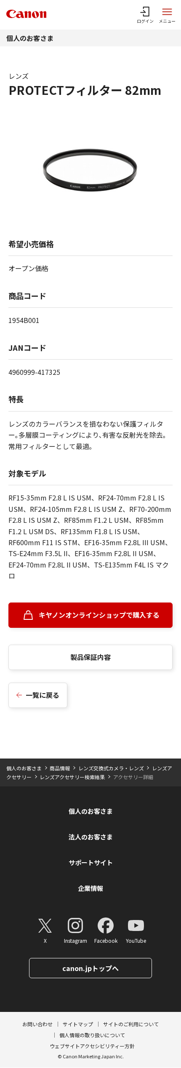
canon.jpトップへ (90, 968)
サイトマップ (78, 1024)
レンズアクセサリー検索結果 (72, 776)
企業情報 (90, 888)
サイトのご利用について (131, 1024)
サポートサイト (91, 862)
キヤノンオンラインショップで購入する (99, 615)
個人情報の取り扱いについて (92, 1034)
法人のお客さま (91, 836)
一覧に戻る (42, 695)
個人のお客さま (29, 38)
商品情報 (60, 768)
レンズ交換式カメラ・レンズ (111, 768)
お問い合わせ (37, 1024)
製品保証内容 (90, 657)
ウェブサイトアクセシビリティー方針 (92, 1045)
